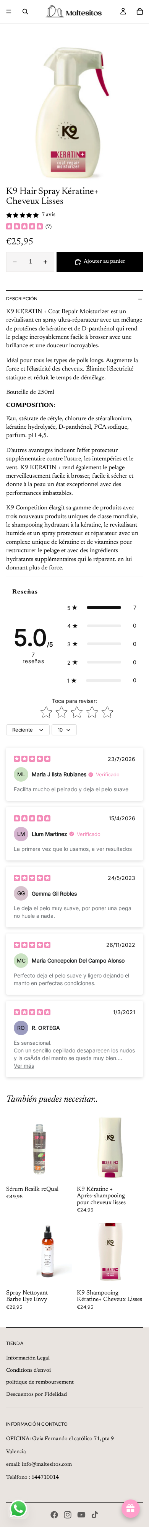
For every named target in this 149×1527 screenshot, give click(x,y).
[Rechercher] (25, 11)
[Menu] (9, 11)
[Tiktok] (94, 1514)
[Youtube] (81, 1514)
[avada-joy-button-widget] (130, 1508)
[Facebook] (54, 1514)
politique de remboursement (40, 1382)
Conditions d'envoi (28, 1370)
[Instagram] (67, 1514)
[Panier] (139, 11)
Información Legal (28, 1358)
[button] (102, 607)
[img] (24, 227)
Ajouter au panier (104, 261)
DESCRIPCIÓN (21, 299)
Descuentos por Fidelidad (36, 1394)
